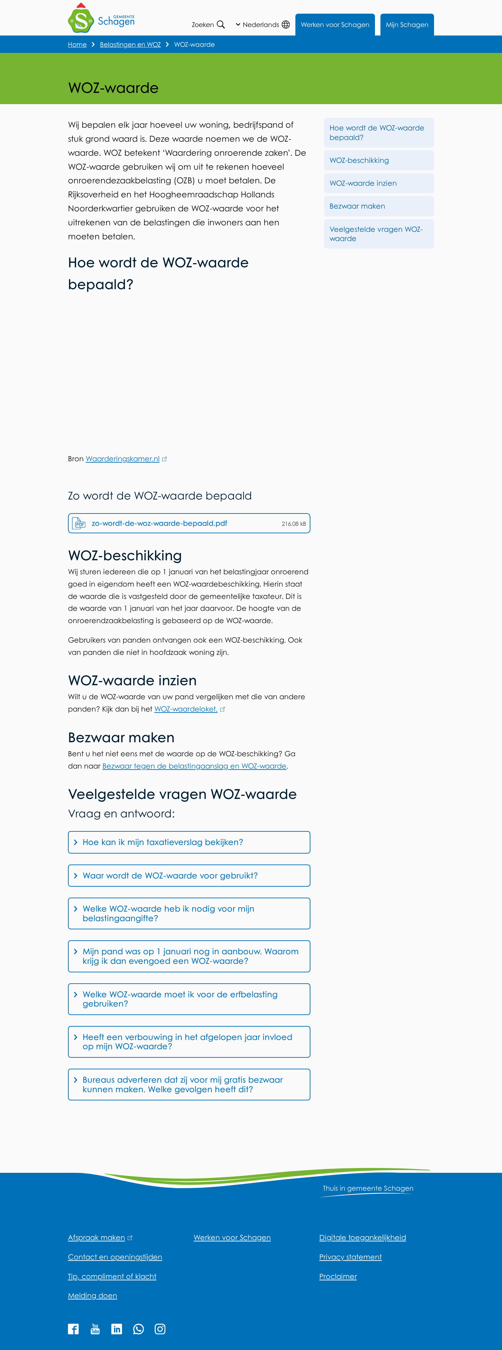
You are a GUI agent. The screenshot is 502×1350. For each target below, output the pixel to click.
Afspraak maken (99, 1237)
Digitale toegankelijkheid (362, 1237)
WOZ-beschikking (359, 160)
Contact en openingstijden (115, 1256)
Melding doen (92, 1295)
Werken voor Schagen (335, 24)
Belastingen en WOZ (130, 44)
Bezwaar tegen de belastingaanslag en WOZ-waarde (194, 765)
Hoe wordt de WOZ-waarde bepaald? (377, 132)
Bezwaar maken (357, 205)
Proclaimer (338, 1276)
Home (77, 44)
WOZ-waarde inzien (363, 183)
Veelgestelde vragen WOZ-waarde (376, 234)
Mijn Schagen (407, 24)
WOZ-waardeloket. (188, 708)
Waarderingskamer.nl (125, 458)
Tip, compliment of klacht (112, 1276)
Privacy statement (350, 1256)
